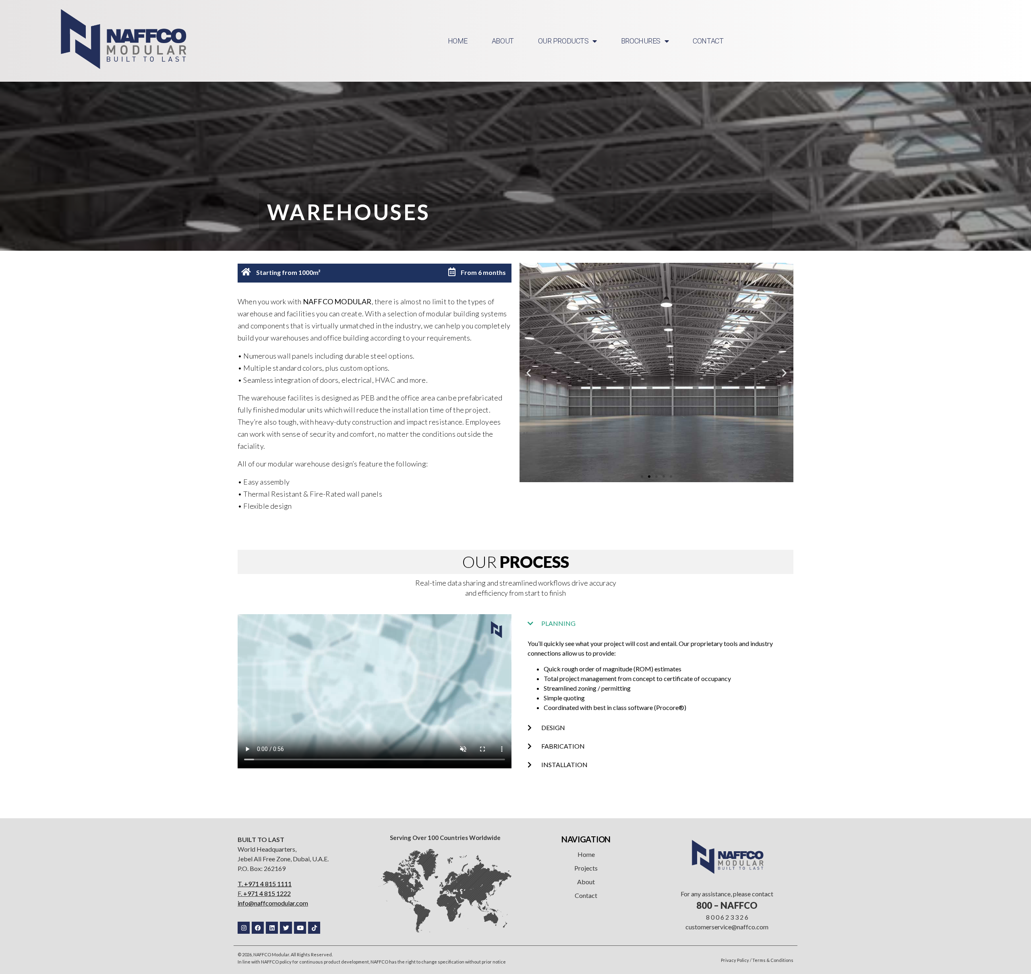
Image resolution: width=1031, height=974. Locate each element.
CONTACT (708, 41)
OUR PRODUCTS (563, 41)
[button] (529, 372)
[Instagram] (244, 928)
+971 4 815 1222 (267, 893)
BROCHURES (640, 41)
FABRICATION (563, 746)
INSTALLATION (564, 764)
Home (586, 854)
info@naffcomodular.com (273, 903)
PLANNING (558, 623)
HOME (458, 41)
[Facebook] (258, 928)
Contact (586, 895)
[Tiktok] (314, 928)
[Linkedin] (272, 928)
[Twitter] (286, 928)
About (586, 881)
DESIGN (553, 727)
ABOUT (503, 41)
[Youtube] (300, 928)
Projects (586, 868)
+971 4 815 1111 (268, 883)
